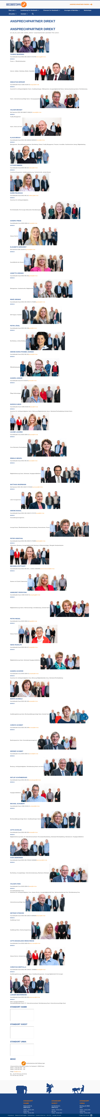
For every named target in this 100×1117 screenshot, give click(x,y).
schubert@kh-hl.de (35, 806)
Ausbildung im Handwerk (28, 10)
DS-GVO (49, 1115)
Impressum (11, 1115)
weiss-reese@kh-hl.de (34, 943)
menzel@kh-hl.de (33, 460)
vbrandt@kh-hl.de (36, 112)
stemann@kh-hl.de (40, 915)
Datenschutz (31, 1115)
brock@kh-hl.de (41, 140)
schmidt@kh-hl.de (33, 753)
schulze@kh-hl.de (33, 832)
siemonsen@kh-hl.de (42, 860)
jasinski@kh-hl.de (33, 354)
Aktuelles (12, 14)
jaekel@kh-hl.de (33, 328)
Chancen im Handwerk (50, 10)
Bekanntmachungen (20, 1115)
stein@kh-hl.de (33, 886)
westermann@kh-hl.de (34, 997)
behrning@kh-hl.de (41, 56)
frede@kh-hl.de (33, 223)
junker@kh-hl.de (32, 380)
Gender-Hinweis (56, 1115)
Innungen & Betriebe (71, 10)
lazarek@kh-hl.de (33, 434)
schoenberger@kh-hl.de (35, 780)
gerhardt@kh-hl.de (30, 249)
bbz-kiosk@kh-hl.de (34, 727)
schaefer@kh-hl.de (34, 673)
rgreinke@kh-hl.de (40, 302)
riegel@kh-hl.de (33, 621)
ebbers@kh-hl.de (33, 167)
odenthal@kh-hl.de (40, 541)
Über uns (12, 10)
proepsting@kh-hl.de (35, 594)
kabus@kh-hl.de (34, 406)
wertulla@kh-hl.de (41, 969)
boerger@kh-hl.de (34, 84)
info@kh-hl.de (17, 1071)
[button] (16, 10)
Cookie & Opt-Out (40, 1115)
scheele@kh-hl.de (33, 701)
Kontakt (23, 14)
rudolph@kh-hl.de (33, 647)
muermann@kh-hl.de (37, 487)
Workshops (87, 10)
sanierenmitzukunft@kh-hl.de (47, 568)
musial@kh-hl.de (40, 513)
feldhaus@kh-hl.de (33, 195)
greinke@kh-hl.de (33, 275)
